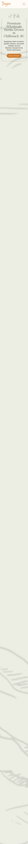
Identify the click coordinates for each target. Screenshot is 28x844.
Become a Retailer (14, 55)
